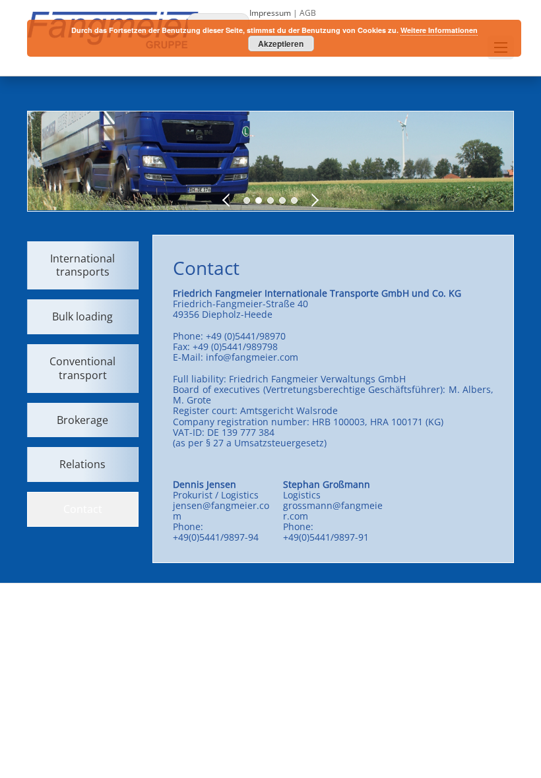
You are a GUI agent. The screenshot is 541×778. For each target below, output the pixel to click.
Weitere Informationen (439, 30)
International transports (82, 265)
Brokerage (82, 420)
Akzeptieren (280, 43)
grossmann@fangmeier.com (333, 510)
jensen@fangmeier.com (221, 510)
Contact (82, 509)
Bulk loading (82, 316)
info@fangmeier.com (252, 357)
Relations (82, 464)
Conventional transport (82, 368)
